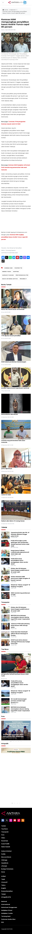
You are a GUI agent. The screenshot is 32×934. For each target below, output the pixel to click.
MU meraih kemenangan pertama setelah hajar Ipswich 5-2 (19, 700)
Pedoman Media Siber (8, 919)
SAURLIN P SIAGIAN (8, 275)
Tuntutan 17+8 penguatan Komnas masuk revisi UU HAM (15, 494)
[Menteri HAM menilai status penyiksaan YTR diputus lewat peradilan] (16, 325)
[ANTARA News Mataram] (17, 2)
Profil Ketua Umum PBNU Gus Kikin (16, 798)
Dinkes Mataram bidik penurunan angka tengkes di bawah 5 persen (20, 578)
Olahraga (4, 860)
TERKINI (4, 527)
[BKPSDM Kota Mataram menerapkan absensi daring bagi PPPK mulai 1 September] (5, 618)
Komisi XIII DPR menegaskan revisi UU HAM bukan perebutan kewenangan (14, 361)
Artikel (3, 876)
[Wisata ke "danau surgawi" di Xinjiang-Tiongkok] (5, 587)
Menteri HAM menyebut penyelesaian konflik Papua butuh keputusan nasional (15, 387)
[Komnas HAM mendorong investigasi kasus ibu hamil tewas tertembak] (16, 298)
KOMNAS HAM (8, 268)
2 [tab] (13, 741)
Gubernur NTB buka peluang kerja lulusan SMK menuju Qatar (20, 625)
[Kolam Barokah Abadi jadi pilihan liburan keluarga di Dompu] (5, 634)
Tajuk (3, 879)
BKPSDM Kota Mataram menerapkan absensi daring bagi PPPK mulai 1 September (20, 617)
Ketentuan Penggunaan (9, 907)
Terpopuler (5, 602)
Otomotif (4, 882)
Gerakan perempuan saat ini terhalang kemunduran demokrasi (14, 413)
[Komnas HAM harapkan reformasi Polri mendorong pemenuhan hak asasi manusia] (16, 429)
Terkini (3, 826)
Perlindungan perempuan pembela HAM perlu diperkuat (15, 467)
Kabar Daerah (5, 847)
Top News (5, 649)
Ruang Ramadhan (7, 891)
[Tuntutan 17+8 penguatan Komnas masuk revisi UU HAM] (16, 484)
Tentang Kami (5, 916)
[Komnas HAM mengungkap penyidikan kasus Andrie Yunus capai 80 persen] (16, 663)
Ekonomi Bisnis (6, 857)
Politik (3, 854)
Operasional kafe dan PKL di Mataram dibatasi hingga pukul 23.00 (20, 534)
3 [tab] (16, 741)
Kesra (3, 872)
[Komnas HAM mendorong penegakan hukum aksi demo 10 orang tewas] (16, 510)
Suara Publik (5, 844)
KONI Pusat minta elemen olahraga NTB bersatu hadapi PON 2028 (20, 641)
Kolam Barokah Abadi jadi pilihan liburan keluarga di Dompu (19, 633)
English (3, 888)
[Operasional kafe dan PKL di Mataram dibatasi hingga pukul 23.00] (5, 535)
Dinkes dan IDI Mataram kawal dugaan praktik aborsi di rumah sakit (20, 570)
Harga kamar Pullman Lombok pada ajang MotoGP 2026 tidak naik (20, 552)
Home (6, 10)
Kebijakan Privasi (6, 910)
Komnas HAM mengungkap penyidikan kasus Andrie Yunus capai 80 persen (15, 12)
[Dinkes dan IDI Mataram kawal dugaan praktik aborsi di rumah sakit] (5, 571)
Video (3, 838)
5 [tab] (21, 741)
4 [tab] (18, 741)
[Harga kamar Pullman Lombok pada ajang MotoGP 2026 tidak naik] (5, 553)
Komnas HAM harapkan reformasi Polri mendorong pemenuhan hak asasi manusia (15, 167)
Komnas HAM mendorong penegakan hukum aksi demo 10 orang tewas (14, 520)
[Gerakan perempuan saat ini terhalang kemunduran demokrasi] (16, 403)
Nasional (13, 10)
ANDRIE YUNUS (6, 271)
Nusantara (4, 841)
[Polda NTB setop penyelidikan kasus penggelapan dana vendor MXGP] (5, 561)
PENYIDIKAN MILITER (22, 275)
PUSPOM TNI (18, 268)
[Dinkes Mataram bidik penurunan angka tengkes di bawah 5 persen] (5, 579)
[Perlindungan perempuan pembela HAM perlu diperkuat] (16, 457)
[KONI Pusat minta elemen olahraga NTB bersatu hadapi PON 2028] (5, 642)
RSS (2, 922)
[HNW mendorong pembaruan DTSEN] (5, 595)
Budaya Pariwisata (7, 869)
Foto (3, 716)
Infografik (4, 743)
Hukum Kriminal (6, 851)
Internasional (5, 904)
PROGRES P (23, 278)
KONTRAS (16, 271)
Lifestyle (4, 866)
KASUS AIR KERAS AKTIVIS (10, 278)
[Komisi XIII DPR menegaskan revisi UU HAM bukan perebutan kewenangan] (16, 351)
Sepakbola (4, 863)
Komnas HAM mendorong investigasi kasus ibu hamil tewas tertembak (14, 308)
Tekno (3, 885)
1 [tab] (11, 741)
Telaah (3, 894)
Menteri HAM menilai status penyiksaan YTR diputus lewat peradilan (14, 334)
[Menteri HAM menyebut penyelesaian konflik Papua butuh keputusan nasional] (16, 377)
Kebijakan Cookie (7, 913)
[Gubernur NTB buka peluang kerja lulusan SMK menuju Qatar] (5, 626)
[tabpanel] (16, 730)
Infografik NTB (6, 897)
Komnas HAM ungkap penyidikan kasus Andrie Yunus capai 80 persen (14, 237)
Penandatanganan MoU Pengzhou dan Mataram (13, 736)
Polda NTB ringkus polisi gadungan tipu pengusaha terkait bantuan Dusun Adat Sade (15, 674)
